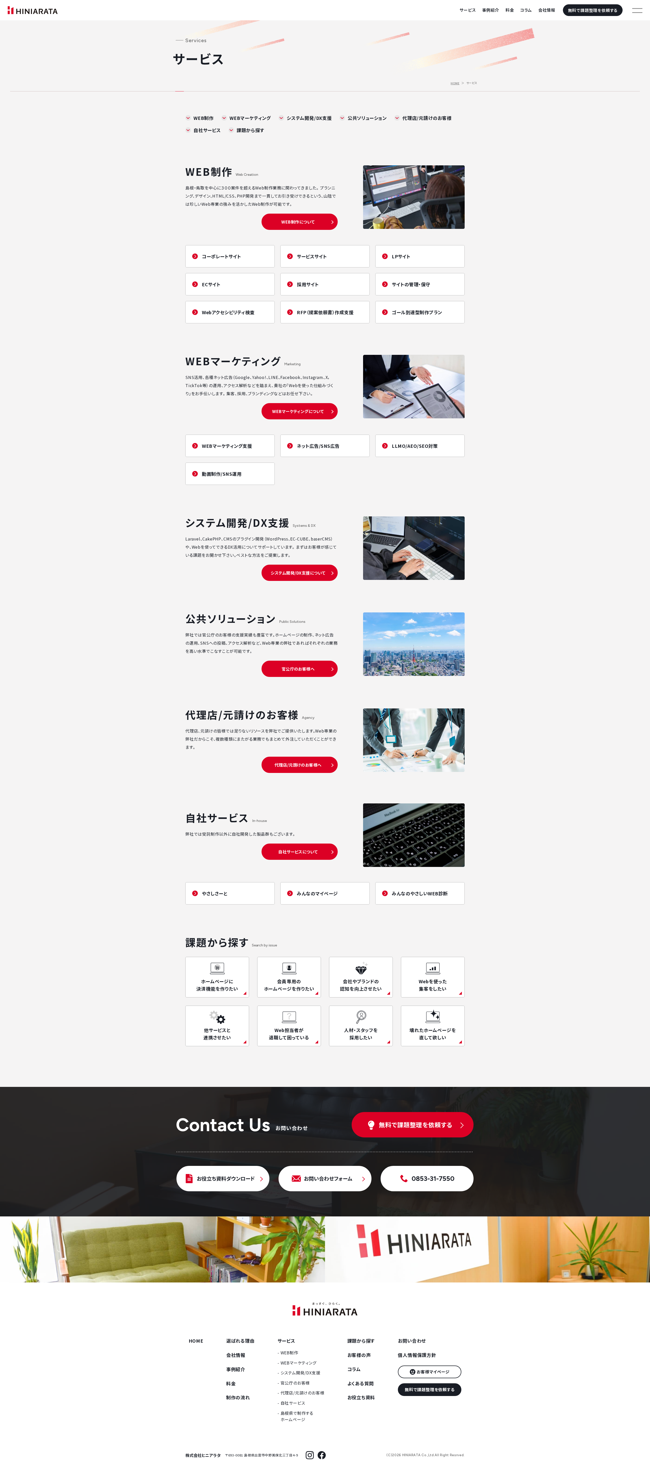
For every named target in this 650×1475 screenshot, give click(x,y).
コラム (526, 10)
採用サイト (308, 284)
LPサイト (401, 256)
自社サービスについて (298, 852)
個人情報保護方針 (417, 1355)
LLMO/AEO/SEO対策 (415, 445)
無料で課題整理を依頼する (593, 10)
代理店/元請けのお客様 (427, 118)
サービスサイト (312, 256)
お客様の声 (359, 1355)
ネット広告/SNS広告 (318, 445)
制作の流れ (238, 1397)
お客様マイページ (433, 1372)
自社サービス (207, 130)
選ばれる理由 (240, 1340)
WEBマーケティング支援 (227, 445)
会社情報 (546, 10)
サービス (468, 10)
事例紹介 (490, 10)
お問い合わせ (412, 1340)
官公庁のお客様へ (298, 669)
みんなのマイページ (317, 893)
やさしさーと (214, 893)
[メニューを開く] (637, 10)
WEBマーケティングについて (298, 411)
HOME (455, 83)
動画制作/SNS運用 (221, 473)
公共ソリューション (367, 118)
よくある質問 (360, 1383)
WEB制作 (203, 118)
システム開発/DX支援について (298, 573)
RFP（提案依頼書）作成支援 (325, 312)
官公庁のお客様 (295, 1383)
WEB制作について (298, 222)
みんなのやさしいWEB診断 (420, 893)
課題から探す (250, 130)
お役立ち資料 (361, 1397)
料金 (510, 10)
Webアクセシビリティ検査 (228, 312)
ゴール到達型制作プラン (417, 312)
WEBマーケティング (250, 118)
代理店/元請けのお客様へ (298, 765)
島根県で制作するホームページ (297, 1416)
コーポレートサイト (221, 256)
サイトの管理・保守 (411, 284)
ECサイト (211, 284)
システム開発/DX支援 (309, 118)
